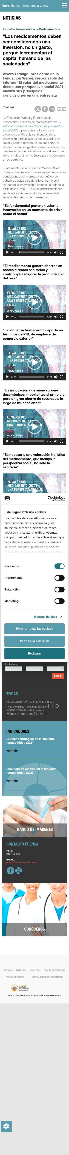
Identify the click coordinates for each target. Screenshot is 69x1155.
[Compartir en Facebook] (45, 109)
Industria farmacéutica (19, 29)
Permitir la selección (34, 641)
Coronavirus (23, 701)
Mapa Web (21, 971)
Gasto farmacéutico (35, 706)
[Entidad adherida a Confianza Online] (55, 992)
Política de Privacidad (54, 971)
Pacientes (42, 714)
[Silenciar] (56, 252)
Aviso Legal (34, 971)
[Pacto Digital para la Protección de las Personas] (20, 988)
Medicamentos (49, 29)
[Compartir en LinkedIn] (52, 109)
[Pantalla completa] (61, 252)
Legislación (39, 710)
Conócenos (34, 930)
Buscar (58, 676)
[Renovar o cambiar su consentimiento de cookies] (6, 1126)
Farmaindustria (15, 707)
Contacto (8, 971)
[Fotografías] (35, 816)
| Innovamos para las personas (33, 5)
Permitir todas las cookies (34, 628)
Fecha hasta (11, 664)
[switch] (59, 578)
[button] (34, 238)
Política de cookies (15, 977)
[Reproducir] (7, 252)
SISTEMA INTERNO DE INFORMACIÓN (47, 977)
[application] (34, 238)
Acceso (10, 702)
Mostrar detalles (45, 616)
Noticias (12, 18)
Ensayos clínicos (43, 701)
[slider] (31, 252)
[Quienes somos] (34, 910)
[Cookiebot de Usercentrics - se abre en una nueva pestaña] (49, 498)
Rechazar (34, 653)
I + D (53, 706)
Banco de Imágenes (35, 830)
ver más (12, 751)
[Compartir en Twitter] (37, 109)
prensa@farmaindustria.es (21, 863)
